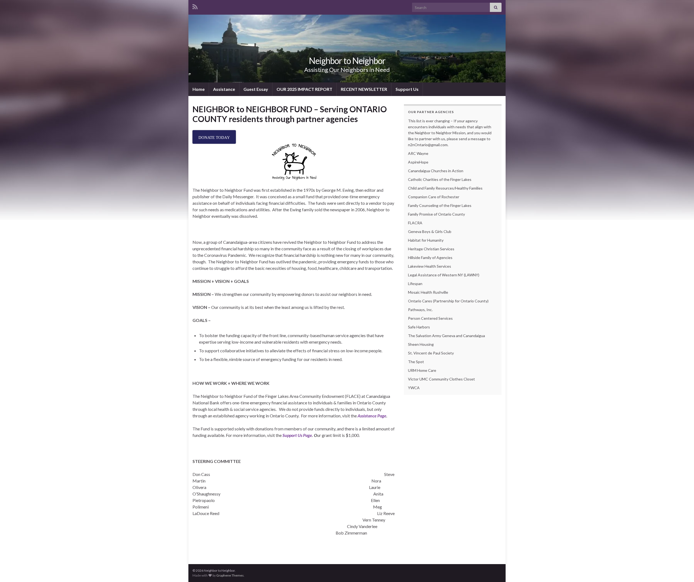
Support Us (407, 89)
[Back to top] (682, 570)
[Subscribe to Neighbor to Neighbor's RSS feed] (195, 6)
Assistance (224, 89)
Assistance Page (372, 415)
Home (198, 89)
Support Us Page (297, 435)
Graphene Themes (230, 575)
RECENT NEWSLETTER (364, 89)
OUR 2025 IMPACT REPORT (304, 89)
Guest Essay (255, 89)
